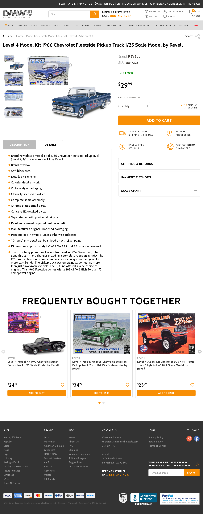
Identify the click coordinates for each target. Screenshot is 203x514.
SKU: (122, 63)
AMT (46, 462)
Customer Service (111, 437)
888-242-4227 (120, 16)
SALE (6, 479)
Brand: (123, 56)
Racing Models (114, 25)
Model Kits (32, 36)
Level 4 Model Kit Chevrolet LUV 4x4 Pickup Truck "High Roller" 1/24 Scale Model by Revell (165, 365)
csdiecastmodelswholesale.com (120, 441)
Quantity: (124, 106)
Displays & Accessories (139, 25)
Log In (171, 12)
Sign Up (179, 12)
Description (19, 144)
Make (66, 25)
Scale (57, 25)
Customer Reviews (78, 466)
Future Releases (11, 470)
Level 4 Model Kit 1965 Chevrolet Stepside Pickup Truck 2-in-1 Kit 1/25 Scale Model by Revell (99, 365)
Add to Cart (37, 393)
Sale (196, 25)
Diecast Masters (52, 458)
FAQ (71, 445)
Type (75, 25)
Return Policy (155, 441)
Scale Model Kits (50, 36)
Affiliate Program (78, 458)
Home (19, 36)
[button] (99, 402)
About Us (74, 441)
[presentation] (3, 352)
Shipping (73, 450)
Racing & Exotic (11, 462)
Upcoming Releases (165, 25)
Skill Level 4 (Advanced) (77, 36)
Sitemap (61, 503)
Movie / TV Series (12, 437)
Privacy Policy (155, 437)
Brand (85, 25)
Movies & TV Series (27, 25)
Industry (98, 25)
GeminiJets (50, 470)
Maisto (47, 474)
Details (50, 144)
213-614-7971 (109, 445)
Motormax (49, 441)
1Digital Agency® (99, 503)
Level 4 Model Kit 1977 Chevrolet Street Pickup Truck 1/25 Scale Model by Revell (33, 363)
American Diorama (54, 445)
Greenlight (49, 450)
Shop (10, 25)
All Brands (49, 479)
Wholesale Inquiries (79, 454)
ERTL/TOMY (50, 454)
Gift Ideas (184, 25)
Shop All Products (13, 483)
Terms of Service (157, 445)
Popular (45, 25)
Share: (189, 36)
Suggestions (75, 462)
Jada (46, 437)
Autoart (48, 466)
